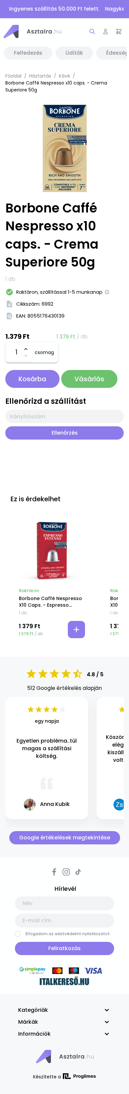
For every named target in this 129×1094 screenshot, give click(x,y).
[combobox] (64, 416)
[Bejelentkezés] (105, 31)
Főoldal (13, 76)
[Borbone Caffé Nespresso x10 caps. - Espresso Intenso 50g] (52, 551)
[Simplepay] (64, 971)
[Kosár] (118, 31)
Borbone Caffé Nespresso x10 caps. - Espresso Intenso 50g (50, 601)
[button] (32, 31)
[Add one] (25, 349)
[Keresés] (92, 31)
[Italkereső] (64, 982)
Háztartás (40, 76)
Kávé (64, 76)
